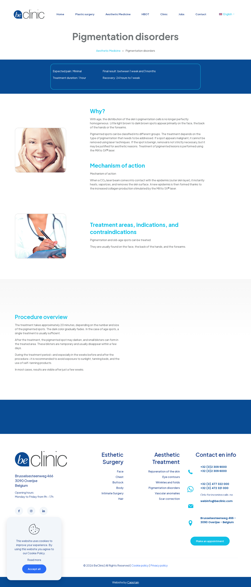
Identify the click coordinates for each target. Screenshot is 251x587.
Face (120, 471)
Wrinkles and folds (168, 482)
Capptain (133, 582)
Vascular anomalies (167, 493)
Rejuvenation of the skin (164, 471)
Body (119, 488)
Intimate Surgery (112, 493)
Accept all (34, 568)
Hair (120, 498)
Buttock (118, 482)
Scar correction (169, 498)
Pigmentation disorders (164, 488)
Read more (34, 560)
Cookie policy (140, 565)
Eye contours (171, 477)
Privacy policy (159, 565)
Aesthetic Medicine (108, 50)
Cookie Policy (36, 553)
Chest (119, 477)
